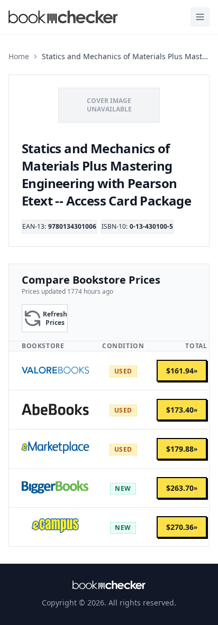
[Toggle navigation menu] (200, 16)
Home (18, 56)
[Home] (109, 585)
